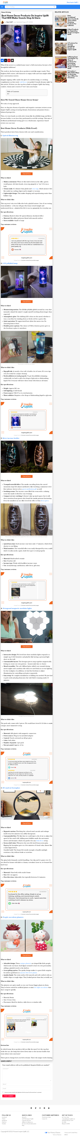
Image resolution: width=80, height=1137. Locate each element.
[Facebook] (31, 1108)
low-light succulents (41, 987)
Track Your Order (46, 1117)
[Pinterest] (44, 1108)
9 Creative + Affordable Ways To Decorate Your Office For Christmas (73, 74)
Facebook (4, 1117)
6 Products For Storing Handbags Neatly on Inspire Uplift (73, 46)
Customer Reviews (26, 1120)
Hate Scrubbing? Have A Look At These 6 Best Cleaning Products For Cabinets (73, 20)
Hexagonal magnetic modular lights (17, 608)
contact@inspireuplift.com (68, 1118)
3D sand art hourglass (11, 788)
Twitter (3, 1118)
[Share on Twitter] (5, 60)
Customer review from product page (30, 260)
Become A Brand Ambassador (29, 1123)
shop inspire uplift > (72, 2)
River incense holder (10, 438)
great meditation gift (29, 489)
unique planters (25, 963)
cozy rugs (35, 189)
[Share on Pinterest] (9, 60)
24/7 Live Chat (65, 1117)
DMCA (66, 1134)
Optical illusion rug (10, 135)
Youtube (4, 1123)
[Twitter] (35, 1108)
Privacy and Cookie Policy (71, 1132)
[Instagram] (40, 1108)
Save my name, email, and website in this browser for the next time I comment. (23, 1092)
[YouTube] (48, 1108)
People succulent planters (13, 917)
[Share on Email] (12, 60)
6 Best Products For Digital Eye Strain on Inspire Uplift (73, 31)
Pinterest (4, 1122)
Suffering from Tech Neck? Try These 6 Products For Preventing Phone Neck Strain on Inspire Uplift (73, 62)
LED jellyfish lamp (10, 263)
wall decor (23, 82)
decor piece (45, 500)
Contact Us (44, 1118)
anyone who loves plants (28, 972)
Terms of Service (57, 1134)
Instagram (4, 1120)
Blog (23, 1125)
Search (54, 7)
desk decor (40, 840)
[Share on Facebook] (2, 60)
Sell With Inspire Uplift (27, 1118)
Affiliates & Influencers (27, 1122)
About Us (24, 1117)
